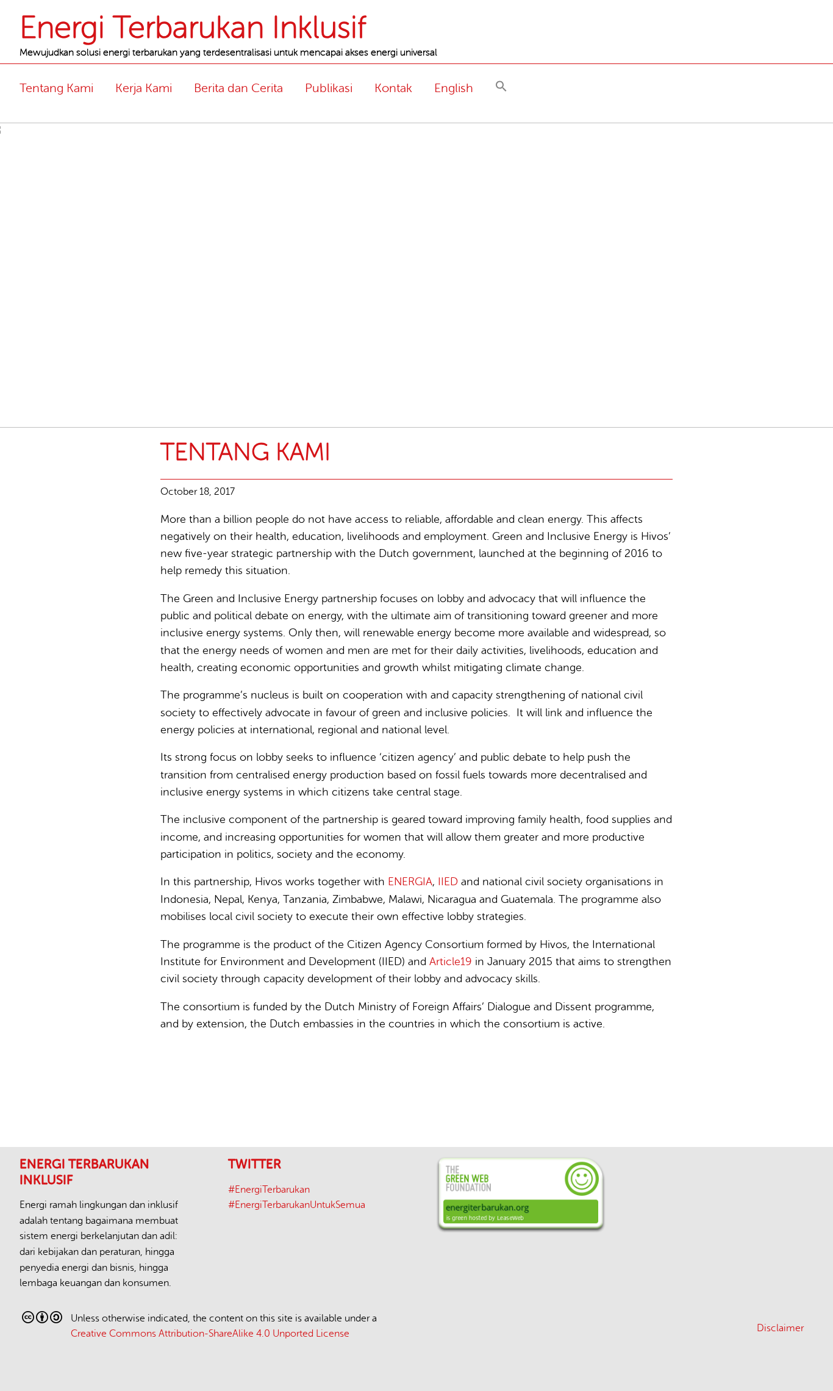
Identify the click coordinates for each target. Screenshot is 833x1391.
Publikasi (328, 88)
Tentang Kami (56, 88)
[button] (501, 88)
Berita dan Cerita (238, 88)
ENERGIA (410, 881)
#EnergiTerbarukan (269, 1189)
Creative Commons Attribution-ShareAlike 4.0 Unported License (210, 1333)
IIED (448, 881)
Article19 (450, 961)
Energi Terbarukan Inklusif (193, 28)
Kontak (393, 88)
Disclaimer (780, 1328)
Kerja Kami (143, 88)
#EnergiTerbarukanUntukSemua (296, 1204)
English (453, 88)
